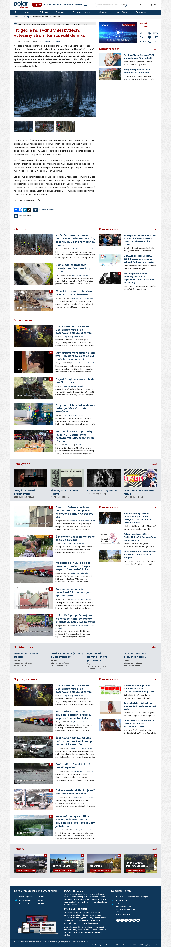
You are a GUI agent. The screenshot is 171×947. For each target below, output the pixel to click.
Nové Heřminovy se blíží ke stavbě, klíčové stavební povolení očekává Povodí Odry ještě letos (75, 821)
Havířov (75, 275)
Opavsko (103, 12)
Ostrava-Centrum (77, 521)
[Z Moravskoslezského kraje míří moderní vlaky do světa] (33, 799)
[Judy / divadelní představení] (30, 478)
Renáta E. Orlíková (87, 748)
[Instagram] (144, 4)
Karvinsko (60, 12)
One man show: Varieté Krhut (139, 492)
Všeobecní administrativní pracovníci (97, 657)
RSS (141, 945)
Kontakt (78, 5)
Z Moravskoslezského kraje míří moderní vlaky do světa (75, 792)
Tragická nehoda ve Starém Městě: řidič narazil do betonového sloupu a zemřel (73, 330)
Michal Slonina (80, 445)
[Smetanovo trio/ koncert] (104, 478)
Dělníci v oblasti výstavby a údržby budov (66, 655)
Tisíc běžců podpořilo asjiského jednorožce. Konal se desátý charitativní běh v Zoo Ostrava (75, 619)
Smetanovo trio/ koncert (103, 490)
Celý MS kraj (77, 249)
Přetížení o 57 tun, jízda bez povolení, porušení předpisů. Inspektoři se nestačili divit (73, 566)
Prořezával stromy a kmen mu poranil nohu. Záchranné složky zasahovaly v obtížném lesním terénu (75, 240)
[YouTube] (155, 4)
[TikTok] (151, 4)
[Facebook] (141, 4)
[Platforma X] (148, 4)
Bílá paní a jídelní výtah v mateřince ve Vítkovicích (137, 71)
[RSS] (134, 920)
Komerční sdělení (109, 48)
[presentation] (16, 96)
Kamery (19, 849)
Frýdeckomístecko (82, 12)
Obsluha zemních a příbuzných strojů (136, 655)
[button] (86, 4)
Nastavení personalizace (101, 945)
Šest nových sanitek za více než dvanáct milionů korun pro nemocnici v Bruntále (75, 741)
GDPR (134, 945)
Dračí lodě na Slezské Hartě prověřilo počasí (72, 765)
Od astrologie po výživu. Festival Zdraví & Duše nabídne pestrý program (140, 537)
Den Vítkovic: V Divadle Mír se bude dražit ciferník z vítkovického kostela (139, 723)
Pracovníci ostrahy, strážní (26, 655)
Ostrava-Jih (69, 415)
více (154, 464)
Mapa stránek (152, 945)
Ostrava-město (76, 363)
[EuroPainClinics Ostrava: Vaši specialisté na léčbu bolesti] (110, 59)
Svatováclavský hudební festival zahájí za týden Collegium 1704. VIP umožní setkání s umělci (138, 518)
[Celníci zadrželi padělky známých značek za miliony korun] (33, 274)
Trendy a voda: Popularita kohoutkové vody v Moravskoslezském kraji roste (139, 688)
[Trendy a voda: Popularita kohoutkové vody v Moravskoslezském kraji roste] (110, 690)
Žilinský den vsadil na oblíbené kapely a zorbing (75, 538)
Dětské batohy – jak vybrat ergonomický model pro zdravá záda (140, 706)
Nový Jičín (68, 544)
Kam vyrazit (22, 464)
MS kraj (28, 12)
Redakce (56, 41)
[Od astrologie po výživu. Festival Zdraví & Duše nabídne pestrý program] (110, 538)
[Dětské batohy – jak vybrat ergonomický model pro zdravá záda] (110, 707)
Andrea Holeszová (86, 298)
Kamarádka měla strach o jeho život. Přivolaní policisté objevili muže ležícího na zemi (75, 356)
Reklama (57, 5)
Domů (16, 16)
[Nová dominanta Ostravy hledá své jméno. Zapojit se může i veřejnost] (110, 556)
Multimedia (68, 5)
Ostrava (44, 12)
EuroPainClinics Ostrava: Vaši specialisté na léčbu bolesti (139, 57)
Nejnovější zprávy (25, 679)
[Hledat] (124, 5)
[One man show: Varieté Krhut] (140, 478)
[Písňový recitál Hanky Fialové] (67, 478)
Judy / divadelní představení (24, 492)
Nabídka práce (23, 647)
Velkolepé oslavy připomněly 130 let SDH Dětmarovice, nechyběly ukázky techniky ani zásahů (75, 436)
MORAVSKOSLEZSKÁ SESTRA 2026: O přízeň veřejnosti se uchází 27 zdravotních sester (139, 259)
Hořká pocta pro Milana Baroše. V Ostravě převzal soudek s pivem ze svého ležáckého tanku (140, 240)
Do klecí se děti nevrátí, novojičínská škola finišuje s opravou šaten (73, 592)
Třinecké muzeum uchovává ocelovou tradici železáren (73, 292)
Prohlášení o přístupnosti (122, 945)
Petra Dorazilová (77, 386)
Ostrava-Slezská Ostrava (80, 626)
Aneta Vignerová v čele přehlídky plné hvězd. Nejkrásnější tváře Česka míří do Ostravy (139, 278)
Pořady (47, 5)
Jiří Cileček (84, 573)
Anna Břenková (87, 249)
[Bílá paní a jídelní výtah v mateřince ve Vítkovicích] (110, 74)
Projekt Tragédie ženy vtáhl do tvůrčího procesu (75, 380)
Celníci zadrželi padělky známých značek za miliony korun (73, 268)
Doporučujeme (23, 320)
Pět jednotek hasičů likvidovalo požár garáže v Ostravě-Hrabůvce (75, 408)
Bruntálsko (141, 12)
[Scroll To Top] (166, 944)
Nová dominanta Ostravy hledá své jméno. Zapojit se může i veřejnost (140, 554)
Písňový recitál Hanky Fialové (64, 492)
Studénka (66, 386)
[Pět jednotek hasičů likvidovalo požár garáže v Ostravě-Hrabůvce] (33, 414)
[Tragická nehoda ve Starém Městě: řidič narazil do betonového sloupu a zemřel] (33, 336)
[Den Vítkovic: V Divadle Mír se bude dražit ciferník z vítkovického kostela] (110, 725)
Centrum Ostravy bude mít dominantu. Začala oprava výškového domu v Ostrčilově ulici (74, 512)
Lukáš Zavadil (79, 337)
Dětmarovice (69, 445)
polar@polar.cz (123, 900)
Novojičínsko (122, 12)
